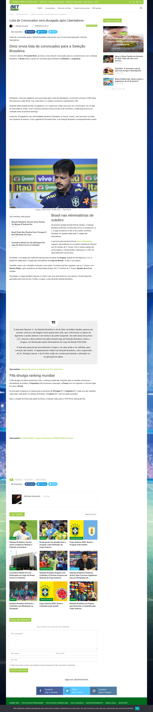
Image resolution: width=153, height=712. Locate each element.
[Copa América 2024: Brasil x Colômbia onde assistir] (53, 591)
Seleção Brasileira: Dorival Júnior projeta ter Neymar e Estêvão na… (28, 223)
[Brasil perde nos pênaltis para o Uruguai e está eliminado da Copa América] (53, 530)
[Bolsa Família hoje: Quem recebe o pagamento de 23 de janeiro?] (108, 82)
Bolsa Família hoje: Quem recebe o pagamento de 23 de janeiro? (129, 80)
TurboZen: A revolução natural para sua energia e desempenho (128, 69)
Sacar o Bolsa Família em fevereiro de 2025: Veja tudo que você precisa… (129, 58)
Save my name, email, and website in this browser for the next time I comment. (43, 665)
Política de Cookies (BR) (74, 2)
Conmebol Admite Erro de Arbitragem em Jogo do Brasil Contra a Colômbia (28, 243)
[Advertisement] (53, 79)
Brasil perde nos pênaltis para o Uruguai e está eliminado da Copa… (28, 233)
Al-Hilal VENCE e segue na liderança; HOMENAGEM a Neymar (47, 438)
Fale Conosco (88, 2)
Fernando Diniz (29, 479)
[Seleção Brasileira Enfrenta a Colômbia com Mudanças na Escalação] (23, 591)
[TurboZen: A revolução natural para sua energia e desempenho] (108, 71)
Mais (96, 2)
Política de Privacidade (56, 2)
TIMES (39, 8)
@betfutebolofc (81, 679)
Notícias (13, 538)
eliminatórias (18, 479)
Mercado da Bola (64, 8)
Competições (50, 8)
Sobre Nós (43, 2)
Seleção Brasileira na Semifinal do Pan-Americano (42, 369)
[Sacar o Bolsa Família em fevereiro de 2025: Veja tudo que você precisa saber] (108, 59)
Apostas (98, 8)
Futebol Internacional (82, 8)
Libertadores (74, 569)
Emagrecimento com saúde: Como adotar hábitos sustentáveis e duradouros (123, 41)
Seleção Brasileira (92, 25)
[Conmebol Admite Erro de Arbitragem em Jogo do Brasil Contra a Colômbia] (23, 560)
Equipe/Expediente (94, 703)
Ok (137, 708)
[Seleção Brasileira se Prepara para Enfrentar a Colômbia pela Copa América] (83, 591)
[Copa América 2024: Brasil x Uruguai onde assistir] (83, 530)
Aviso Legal (110, 703)
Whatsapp (123, 703)
